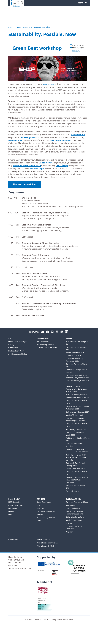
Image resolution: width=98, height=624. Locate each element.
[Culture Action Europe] (43, 590)
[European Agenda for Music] (78, 567)
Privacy (28, 619)
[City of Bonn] (56, 572)
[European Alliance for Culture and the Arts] (44, 603)
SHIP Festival (48, 84)
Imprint (38, 619)
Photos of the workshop (24, 184)
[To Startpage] (17, 3)
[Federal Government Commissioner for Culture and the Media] (42, 570)
